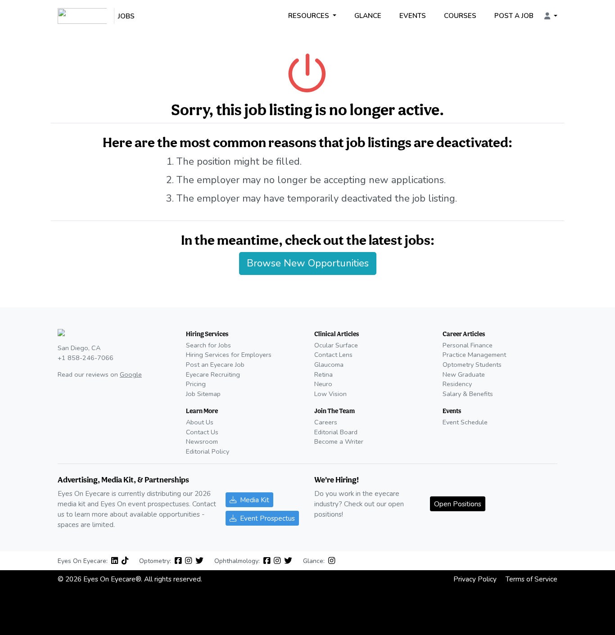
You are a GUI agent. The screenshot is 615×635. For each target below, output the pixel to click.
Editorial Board (335, 432)
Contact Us (202, 432)
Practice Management (474, 354)
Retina (323, 374)
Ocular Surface (336, 345)
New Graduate (464, 374)
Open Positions (457, 504)
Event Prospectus (267, 518)
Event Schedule (465, 422)
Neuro (323, 383)
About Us (199, 422)
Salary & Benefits (468, 393)
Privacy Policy (475, 579)
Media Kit (254, 499)
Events (412, 15)
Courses (460, 15)
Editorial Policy (207, 451)
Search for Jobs (208, 345)
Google (131, 374)
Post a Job (514, 15)
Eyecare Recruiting (213, 374)
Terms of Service (531, 579)
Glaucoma (329, 364)
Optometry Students (472, 364)
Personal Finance (468, 345)
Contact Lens (333, 354)
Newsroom (202, 441)
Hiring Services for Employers (228, 354)
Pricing (196, 383)
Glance (367, 15)
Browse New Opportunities (308, 263)
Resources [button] (309, 15)
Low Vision (330, 393)
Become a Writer (338, 441)
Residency (457, 383)
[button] (550, 16)
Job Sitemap (203, 393)
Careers (325, 422)
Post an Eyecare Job (215, 364)
